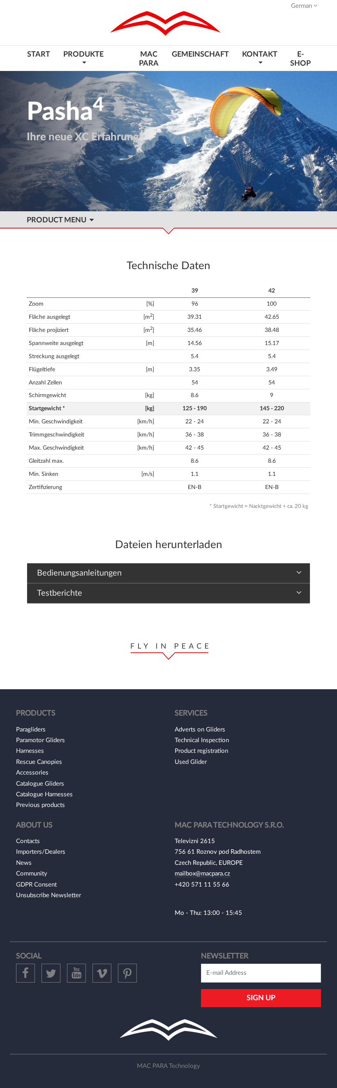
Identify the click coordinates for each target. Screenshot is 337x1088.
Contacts (28, 841)
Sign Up (261, 998)
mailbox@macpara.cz (202, 874)
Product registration (201, 751)
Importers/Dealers (40, 852)
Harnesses (30, 751)
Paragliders (31, 730)
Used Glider (191, 762)
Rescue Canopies (39, 762)
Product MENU (58, 220)
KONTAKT (259, 54)
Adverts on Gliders (200, 730)
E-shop (300, 58)
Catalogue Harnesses (44, 794)
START (38, 54)
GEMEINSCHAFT (200, 54)
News (24, 863)
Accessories (32, 773)
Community (31, 874)
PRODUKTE (83, 54)
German (302, 6)
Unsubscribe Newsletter (48, 895)
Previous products (40, 805)
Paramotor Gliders (40, 740)
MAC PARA (149, 58)
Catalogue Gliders (40, 784)
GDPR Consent (36, 885)
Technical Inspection (202, 740)
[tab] (168, 573)
